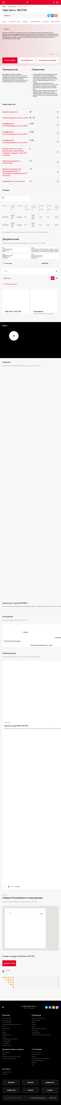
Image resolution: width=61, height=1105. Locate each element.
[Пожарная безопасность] (45, 256)
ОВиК (33, 1026)
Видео (4, 1054)
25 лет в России (36, 1052)
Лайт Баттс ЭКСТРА (13, 311)
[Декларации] (45, 258)
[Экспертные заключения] (45, 255)
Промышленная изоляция (39, 1028)
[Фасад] (16, 251)
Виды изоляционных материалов (41, 1034)
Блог (33, 1064)
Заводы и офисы (6, 1072)
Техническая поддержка (9, 1058)
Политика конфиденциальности (38, 1098)
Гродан (49, 1090)
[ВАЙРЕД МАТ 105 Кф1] (16, 255)
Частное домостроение (38, 1018)
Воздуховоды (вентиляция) (9, 1039)
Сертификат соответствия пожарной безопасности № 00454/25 (43, 314)
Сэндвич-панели (6, 1045)
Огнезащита (5, 1043)
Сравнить (6, 29)
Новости (34, 1056)
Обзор (4, 21)
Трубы (4, 1037)
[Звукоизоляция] (16, 250)
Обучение (46, 21)
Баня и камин (6, 1028)
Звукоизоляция (6, 1034)
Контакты (6, 1069)
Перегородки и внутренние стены (11, 1024)
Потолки (4, 1026)
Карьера (34, 1062)
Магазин (30, 1082)
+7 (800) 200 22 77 (28, 1006)
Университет (50, 1082)
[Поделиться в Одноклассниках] (55, 15)
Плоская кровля (6, 1018)
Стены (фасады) (6, 1022)
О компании (37, 1049)
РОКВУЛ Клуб (11, 1090)
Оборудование (6, 1041)
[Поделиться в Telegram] (48, 15)
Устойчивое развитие (37, 1060)
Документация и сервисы (13, 1049)
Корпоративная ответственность (41, 1058)
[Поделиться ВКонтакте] (52, 15)
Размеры (25, 21)
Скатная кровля (6, 1020)
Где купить (5, 1074)
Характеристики (14, 21)
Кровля (34, 1024)
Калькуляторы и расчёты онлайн (11, 1056)
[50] (16, 197)
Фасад (33, 1022)
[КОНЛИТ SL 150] (16, 256)
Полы (3, 1030)
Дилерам (11, 1082)
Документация (35, 21)
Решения (6, 1015)
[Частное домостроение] (16, 249)
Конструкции (55, 21)
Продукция (36, 1015)
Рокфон (30, 1090)
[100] (16, 198)
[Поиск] (16, 248)
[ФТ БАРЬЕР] (16, 258)
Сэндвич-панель (36, 1032)
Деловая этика (36, 1054)
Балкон (4, 1032)
